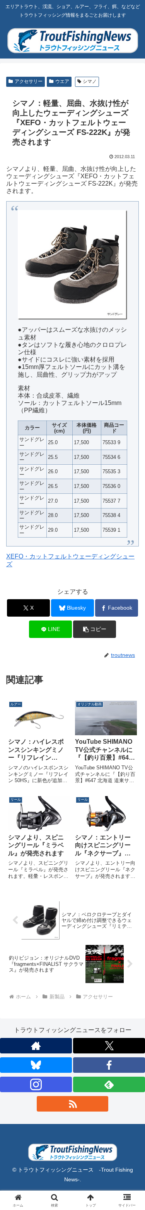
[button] (94, 629)
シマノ (90, 81)
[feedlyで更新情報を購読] (109, 1084)
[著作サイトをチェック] (36, 1045)
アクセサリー (29, 81)
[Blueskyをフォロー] (36, 1065)
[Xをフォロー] (109, 1045)
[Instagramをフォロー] (36, 1084)
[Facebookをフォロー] (109, 1065)
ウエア (62, 81)
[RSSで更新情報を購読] (73, 1104)
